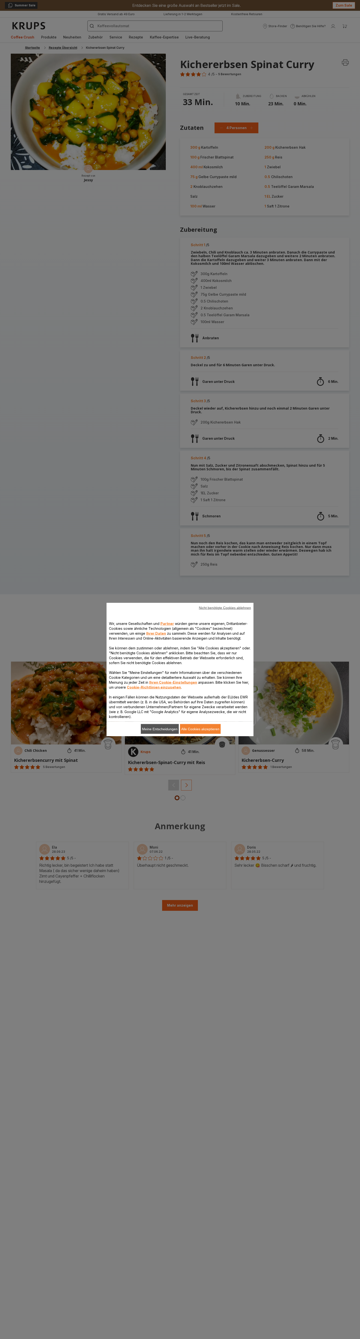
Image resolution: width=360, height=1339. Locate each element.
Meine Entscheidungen (160, 729)
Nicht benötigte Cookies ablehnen (225, 608)
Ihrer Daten (156, 633)
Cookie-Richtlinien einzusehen (154, 687)
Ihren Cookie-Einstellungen (173, 682)
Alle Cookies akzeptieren (200, 729)
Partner (167, 623)
